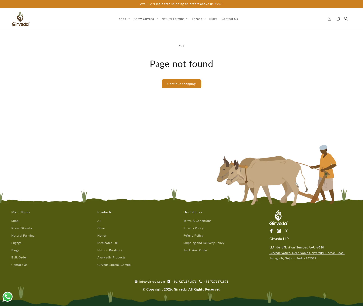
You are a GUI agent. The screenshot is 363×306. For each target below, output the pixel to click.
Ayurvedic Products (111, 257)
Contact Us (19, 264)
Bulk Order (19, 257)
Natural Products (109, 250)
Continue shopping (181, 83)
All (99, 220)
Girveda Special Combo (114, 264)
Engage (16, 242)
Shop (15, 220)
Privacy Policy (193, 228)
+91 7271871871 (184, 281)
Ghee (101, 228)
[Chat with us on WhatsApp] (7, 297)
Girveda (180, 289)
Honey (102, 235)
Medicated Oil (107, 242)
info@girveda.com (153, 281)
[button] (124, 19)
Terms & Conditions (197, 220)
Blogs (15, 250)
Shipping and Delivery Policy (203, 242)
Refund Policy (193, 235)
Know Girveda (21, 228)
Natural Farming (22, 235)
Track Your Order (195, 250)
